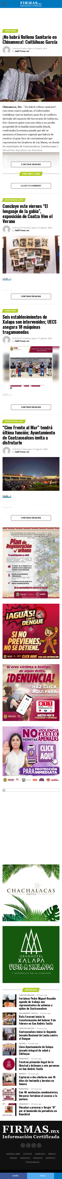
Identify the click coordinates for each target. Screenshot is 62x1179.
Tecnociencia (32, 1162)
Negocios (25, 1158)
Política (27, 1154)
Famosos (37, 1158)
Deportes (50, 1158)
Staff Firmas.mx (22, 51)
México (52, 1154)
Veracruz (40, 1154)
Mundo (13, 1158)
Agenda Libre (13, 1154)
